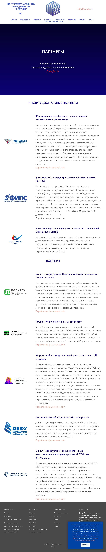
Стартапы (72, 20)
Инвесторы (60, 20)
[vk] (20, 14)
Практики (48, 20)
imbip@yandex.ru (84, 9)
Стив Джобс (53, 173)
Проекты (37, 20)
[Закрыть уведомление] (101, 523)
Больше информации (54, 22)
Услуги (14, 20)
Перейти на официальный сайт (50, 372)
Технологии (25, 20)
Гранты (82, 20)
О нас (91, 20)
